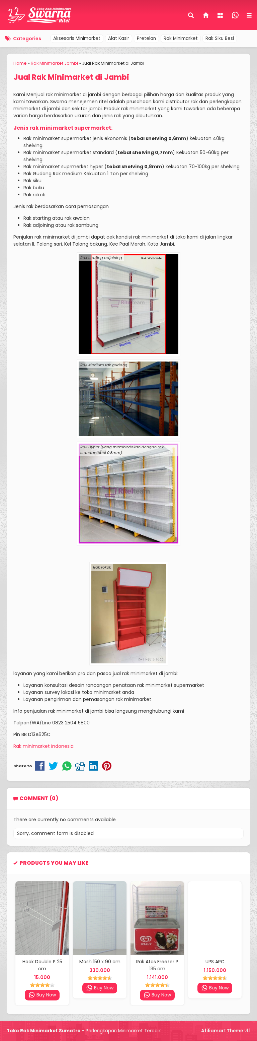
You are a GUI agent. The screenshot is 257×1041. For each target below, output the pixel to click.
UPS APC (157, 961)
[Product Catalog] (221, 16)
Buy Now (45, 987)
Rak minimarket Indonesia (43, 746)
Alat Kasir (118, 38)
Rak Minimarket (181, 38)
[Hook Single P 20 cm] (215, 918)
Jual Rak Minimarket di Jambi (71, 77)
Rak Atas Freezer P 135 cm (100, 965)
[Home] (206, 16)
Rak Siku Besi (219, 38)
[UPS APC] (157, 918)
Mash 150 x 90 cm (42, 961)
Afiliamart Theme (222, 1031)
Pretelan (146, 38)
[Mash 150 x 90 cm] (42, 918)
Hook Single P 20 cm (214, 961)
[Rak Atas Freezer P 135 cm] (99, 918)
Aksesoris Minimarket (76, 38)
